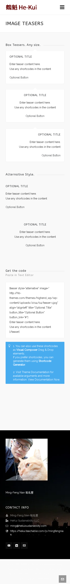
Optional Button (19, 77)
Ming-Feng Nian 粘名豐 (19, 492)
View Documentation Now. (44, 379)
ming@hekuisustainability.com (28, 525)
